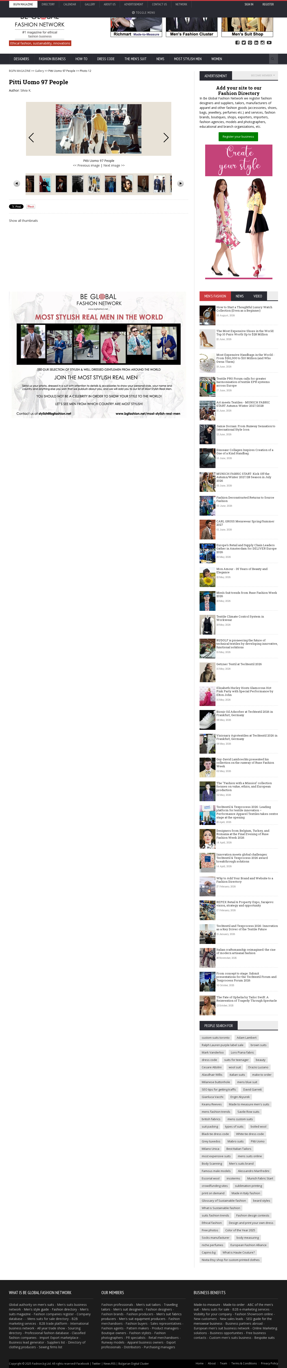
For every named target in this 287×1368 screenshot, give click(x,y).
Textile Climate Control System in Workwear (240, 618)
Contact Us (159, 4)
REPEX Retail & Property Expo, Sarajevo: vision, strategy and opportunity (245, 904)
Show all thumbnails (23, 220)
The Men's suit (135, 58)
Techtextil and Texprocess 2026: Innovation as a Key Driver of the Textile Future (247, 927)
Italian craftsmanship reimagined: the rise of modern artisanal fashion (246, 951)
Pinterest (250, 42)
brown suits (259, 1045)
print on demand (213, 1193)
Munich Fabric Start (260, 1178)
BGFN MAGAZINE (19, 71)
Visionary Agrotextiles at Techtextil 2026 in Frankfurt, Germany (246, 737)
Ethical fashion (212, 1223)
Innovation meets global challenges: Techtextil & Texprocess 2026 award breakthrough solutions (242, 857)
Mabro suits (236, 1141)
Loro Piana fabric (242, 1052)
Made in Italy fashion (246, 1193)
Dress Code (106, 58)
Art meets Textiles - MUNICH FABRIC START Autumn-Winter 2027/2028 (243, 404)
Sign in (249, 4)
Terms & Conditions (244, 1363)
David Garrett (252, 1089)
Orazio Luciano (258, 1067)
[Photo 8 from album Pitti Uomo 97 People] (45, 184)
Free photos (210, 1230)
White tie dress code (250, 1134)
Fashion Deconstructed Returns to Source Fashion (245, 499)
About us (109, 4)
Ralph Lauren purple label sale (223, 1045)
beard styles (261, 1201)
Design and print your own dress (251, 1223)
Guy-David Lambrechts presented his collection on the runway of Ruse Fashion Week (245, 762)
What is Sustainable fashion (221, 1208)
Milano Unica (210, 1149)
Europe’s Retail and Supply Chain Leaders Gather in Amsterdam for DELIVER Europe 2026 (246, 548)
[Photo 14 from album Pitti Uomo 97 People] (143, 184)
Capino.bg (208, 1252)
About (212, 1363)
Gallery (90, 4)
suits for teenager (236, 1060)
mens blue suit (247, 1082)
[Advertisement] (98, 256)
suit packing (210, 1126)
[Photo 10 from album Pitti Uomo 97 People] (78, 184)
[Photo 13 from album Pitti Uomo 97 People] (127, 184)
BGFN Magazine (23, 4)
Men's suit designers (128, 1309)
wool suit (235, 1067)
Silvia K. (25, 90)
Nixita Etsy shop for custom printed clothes (231, 1260)
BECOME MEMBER (261, 75)
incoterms (233, 1178)
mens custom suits (240, 1119)
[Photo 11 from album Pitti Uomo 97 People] (94, 184)
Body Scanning (212, 1163)
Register (268, 4)
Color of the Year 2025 (240, 1230)
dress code (209, 1060)
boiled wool (258, 1126)
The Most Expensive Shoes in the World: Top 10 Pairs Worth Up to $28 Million (245, 333)
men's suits (46, 1304)
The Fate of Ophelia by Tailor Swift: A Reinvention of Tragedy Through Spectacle (246, 999)
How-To (81, 58)
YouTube (269, 42)
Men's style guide (36, 1309)
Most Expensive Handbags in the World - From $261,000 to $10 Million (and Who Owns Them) (245, 358)
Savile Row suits (248, 1112)
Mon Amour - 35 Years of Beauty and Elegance (241, 570)
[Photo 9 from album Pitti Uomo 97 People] (61, 184)
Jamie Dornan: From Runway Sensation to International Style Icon (245, 428)
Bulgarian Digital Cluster (133, 1364)
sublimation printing (248, 1186)
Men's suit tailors (148, 1304)
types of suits (234, 1126)
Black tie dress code (215, 1134)
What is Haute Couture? (239, 1252)
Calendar (69, 4)
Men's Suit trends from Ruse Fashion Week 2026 (246, 594)
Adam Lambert (247, 1038)
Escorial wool (211, 1178)
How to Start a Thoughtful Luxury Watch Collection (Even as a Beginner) (244, 309)
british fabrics (211, 1119)
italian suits (237, 1075)
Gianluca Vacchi (212, 1097)
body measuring (248, 1238)
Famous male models (216, 1171)
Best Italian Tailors (238, 1149)
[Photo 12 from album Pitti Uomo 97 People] (110, 184)
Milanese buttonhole (216, 1082)
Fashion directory (64, 1309)
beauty (260, 1060)
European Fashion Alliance (248, 1245)
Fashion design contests (252, 1215)
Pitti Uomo (258, 1141)
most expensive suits (216, 1156)
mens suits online (250, 1156)
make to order (262, 1075)
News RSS (109, 1364)
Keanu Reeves (212, 1104)
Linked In (256, 42)
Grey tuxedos (211, 1141)
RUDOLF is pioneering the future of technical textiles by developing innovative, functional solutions (247, 643)
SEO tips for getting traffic (219, 1089)
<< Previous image (86, 165)
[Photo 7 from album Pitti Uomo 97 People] (29, 184)
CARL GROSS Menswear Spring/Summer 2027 (245, 523)
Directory (48, 4)
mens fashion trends (216, 1112)
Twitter (244, 42)
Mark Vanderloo (213, 1052)
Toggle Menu (145, 13)
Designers (21, 58)
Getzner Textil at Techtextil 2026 (239, 664)
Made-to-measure (207, 1304)
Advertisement (133, 4)
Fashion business (52, 58)
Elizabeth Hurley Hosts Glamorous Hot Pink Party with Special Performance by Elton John (244, 691)
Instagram (263, 42)
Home (200, 1363)
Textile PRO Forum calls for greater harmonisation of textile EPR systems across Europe (243, 381)
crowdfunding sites (215, 1186)
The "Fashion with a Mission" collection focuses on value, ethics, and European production (244, 786)
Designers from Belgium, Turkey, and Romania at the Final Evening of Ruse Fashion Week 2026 (242, 834)
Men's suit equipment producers (142, 1319)
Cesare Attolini (212, 1067)
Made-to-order (234, 1304)
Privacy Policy (269, 1363)
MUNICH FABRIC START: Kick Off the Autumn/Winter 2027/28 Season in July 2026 (243, 477)
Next (166, 137)
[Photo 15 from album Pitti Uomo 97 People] (160, 184)
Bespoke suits (264, 1337)
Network (181, 4)
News (160, 58)
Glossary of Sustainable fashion (224, 1201)
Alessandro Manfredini (253, 1171)
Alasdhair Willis (212, 1075)
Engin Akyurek (240, 1097)
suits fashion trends (215, 1215)
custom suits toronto (216, 1038)
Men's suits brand (241, 1163)
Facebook (237, 42)
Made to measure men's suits (249, 1104)
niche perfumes (212, 1245)
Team (223, 1363)
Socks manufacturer (215, 1238)
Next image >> (114, 165)
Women (216, 58)
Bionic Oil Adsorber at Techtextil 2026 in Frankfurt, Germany (244, 713)
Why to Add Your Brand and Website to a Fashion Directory (244, 880)
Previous (31, 137)
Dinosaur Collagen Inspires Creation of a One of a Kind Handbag (244, 451)
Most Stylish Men (188, 58)
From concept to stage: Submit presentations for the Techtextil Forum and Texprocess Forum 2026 (246, 976)
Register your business (238, 136)
